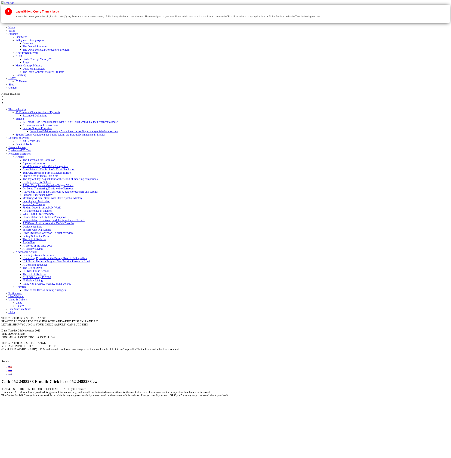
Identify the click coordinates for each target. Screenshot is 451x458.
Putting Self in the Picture (37, 236)
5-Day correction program (30, 40)
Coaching (21, 74)
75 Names (21, 81)
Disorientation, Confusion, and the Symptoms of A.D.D (54, 220)
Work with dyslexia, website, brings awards (47, 283)
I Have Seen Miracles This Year (40, 175)
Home (11, 27)
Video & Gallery (17, 299)
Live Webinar (16, 296)
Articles (20, 156)
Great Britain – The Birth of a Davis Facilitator (49, 169)
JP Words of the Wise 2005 (37, 245)
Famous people (16, 433)
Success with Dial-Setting (37, 229)
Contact (12, 87)
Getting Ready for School (37, 182)
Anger (26, 62)
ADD (19, 55)
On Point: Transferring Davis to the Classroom (48, 188)
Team (11, 30)
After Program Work (27, 52)
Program (13, 33)
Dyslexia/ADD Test (19, 150)
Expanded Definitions (35, 115)
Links (11, 312)
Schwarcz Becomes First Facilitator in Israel (47, 172)
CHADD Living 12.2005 (37, 277)
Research (21, 286)
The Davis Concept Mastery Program (43, 71)
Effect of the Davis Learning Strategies (44, 289)
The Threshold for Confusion (39, 159)
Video (19, 302)
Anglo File (29, 242)
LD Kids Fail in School (36, 270)
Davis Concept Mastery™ (37, 59)
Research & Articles (19, 153)
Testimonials (15, 293)
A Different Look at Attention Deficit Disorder (48, 223)
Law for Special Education (37, 128)
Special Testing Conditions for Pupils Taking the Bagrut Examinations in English (60, 134)
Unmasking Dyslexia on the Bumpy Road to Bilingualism (55, 258)
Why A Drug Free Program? (38, 213)
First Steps (21, 36)
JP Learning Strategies (35, 264)
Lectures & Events (18, 137)
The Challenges (17, 109)
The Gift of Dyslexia (34, 239)
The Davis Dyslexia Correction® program (46, 49)
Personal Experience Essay (37, 194)
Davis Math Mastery (34, 68)
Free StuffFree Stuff (19, 309)
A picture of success (34, 163)
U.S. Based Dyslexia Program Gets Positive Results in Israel (56, 261)
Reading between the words (38, 255)
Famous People (17, 147)
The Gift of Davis (32, 267)
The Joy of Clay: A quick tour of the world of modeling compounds (60, 178)
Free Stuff (14, 452)
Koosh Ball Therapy (34, 204)
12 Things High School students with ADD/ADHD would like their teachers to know (70, 121)
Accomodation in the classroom (40, 125)
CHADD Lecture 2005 (28, 140)
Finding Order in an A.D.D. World (42, 207)
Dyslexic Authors (32, 226)
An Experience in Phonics (37, 210)
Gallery (20, 305)
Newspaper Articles (26, 251)
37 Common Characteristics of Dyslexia (38, 112)
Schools (20, 118)
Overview (28, 43)
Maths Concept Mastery (29, 65)
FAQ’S (12, 78)
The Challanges (17, 426)
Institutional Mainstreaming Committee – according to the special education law (74, 131)
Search (5, 361)
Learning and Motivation (36, 201)
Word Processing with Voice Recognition (45, 166)
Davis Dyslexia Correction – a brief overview (48, 232)
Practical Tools (24, 144)
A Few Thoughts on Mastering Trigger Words (48, 185)
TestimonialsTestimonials (22, 442)
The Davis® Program (35, 46)
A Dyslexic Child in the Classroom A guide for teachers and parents (60, 191)
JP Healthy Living (33, 248)
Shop (11, 84)
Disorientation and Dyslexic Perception (44, 217)
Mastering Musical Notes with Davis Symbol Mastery (52, 197)
